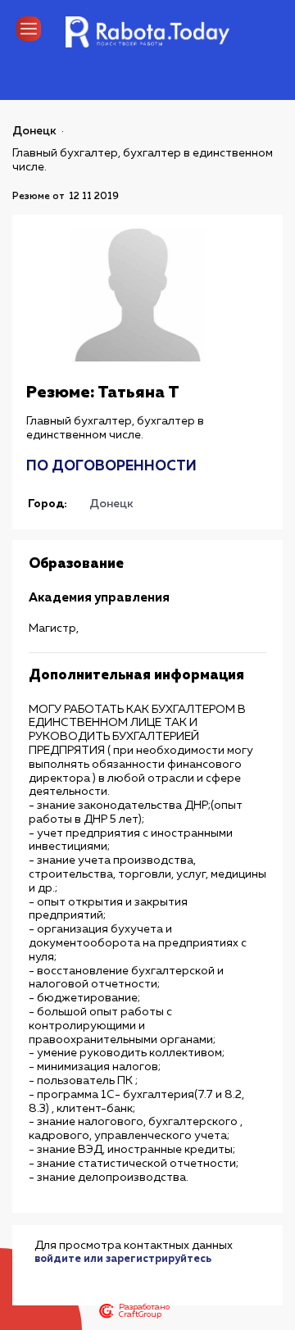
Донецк (34, 131)
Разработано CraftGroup (144, 1311)
